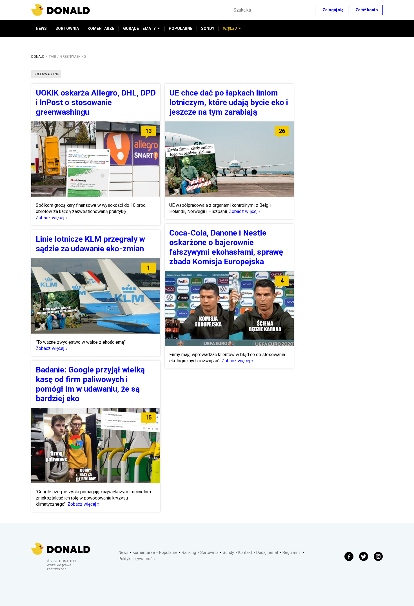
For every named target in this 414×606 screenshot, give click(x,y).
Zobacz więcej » (52, 217)
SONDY (207, 28)
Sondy (228, 552)
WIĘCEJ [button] (230, 28)
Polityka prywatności (137, 558)
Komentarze (144, 552)
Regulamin (292, 552)
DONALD (37, 57)
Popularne (168, 552)
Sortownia (209, 552)
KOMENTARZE (101, 28)
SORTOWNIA (67, 28)
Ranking (189, 552)
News (123, 552)
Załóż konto (366, 10)
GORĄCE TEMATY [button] (139, 28)
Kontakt (245, 552)
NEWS (41, 28)
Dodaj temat (267, 552)
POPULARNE (180, 28)
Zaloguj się (333, 10)
